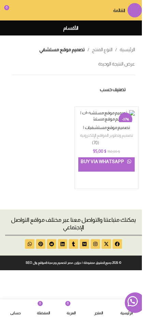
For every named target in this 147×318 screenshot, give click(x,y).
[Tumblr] (73, 244)
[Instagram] (95, 244)
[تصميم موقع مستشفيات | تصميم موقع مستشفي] (106, 116)
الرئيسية (127, 49)
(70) (95, 143)
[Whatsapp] (30, 244)
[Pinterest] (40, 244)
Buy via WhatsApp (103, 161)
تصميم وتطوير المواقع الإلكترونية (106, 135)
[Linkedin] (62, 244)
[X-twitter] (106, 244)
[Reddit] (51, 244)
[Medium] (84, 244)
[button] (135, 302)
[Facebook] (117, 244)
